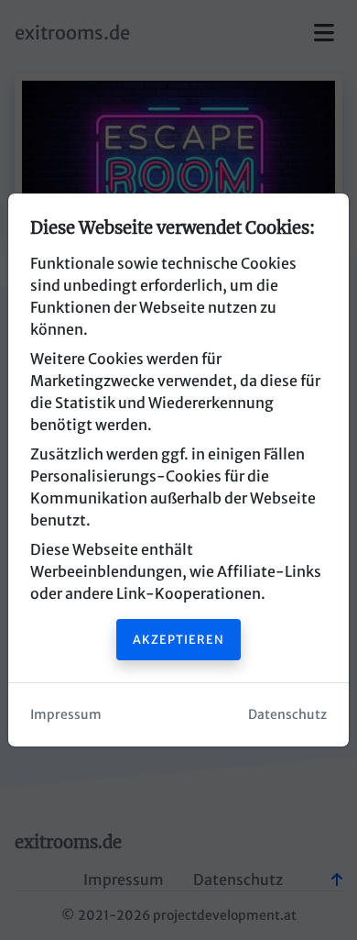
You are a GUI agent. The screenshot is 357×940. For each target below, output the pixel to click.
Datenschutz (287, 714)
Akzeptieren (178, 639)
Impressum (66, 714)
